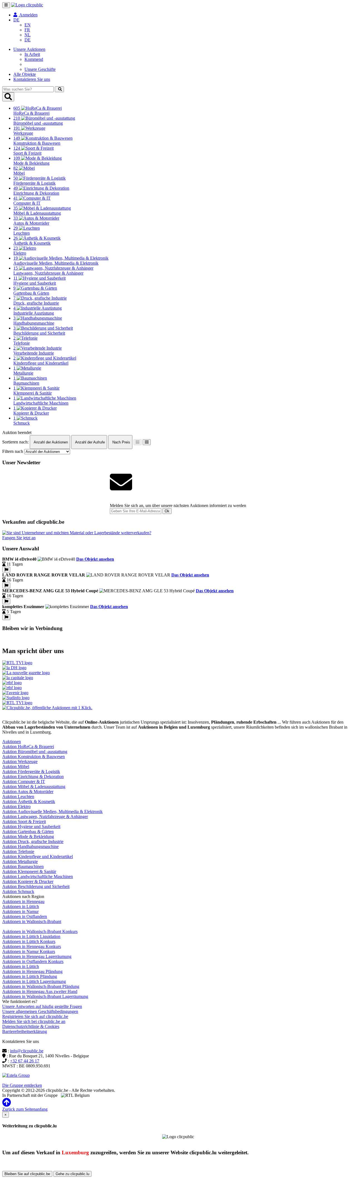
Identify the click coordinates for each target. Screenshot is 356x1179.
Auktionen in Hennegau (23, 901)
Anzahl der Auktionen (50, 442)
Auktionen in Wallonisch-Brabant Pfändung (40, 986)
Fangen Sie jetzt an (19, 537)
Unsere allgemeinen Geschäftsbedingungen (40, 1011)
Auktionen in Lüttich (20, 906)
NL (27, 34)
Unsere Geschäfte (40, 69)
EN (27, 24)
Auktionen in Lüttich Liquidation (31, 936)
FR (27, 29)
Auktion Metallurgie (20, 861)
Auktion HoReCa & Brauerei (28, 746)
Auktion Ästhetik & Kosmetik (28, 801)
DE (27, 39)
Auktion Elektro (16, 806)
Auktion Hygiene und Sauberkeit (31, 826)
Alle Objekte (24, 74)
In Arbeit (32, 54)
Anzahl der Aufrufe (89, 442)
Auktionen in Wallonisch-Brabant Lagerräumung (45, 996)
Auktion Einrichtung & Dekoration (33, 776)
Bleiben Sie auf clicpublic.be (27, 1174)
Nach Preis (120, 442)
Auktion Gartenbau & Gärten (28, 831)
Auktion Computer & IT (23, 781)
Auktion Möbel (15, 766)
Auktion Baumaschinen (23, 866)
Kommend (33, 59)
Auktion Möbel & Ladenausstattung (33, 786)
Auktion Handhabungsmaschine (30, 846)
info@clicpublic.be (26, 1050)
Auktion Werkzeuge (20, 761)
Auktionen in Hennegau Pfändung (32, 971)
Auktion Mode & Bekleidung (28, 836)
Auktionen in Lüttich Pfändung (29, 976)
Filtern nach (12, 451)
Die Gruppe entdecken (22, 1085)
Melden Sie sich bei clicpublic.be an (33, 1021)
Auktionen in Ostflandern (24, 916)
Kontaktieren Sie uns (31, 79)
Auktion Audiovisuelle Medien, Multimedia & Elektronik (52, 811)
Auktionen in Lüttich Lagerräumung (34, 981)
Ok (167, 511)
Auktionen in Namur (20, 911)
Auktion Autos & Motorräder (27, 791)
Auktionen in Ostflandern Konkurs (32, 961)
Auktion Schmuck (18, 891)
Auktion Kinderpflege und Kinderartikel (37, 856)
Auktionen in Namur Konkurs (28, 951)
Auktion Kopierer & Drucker (27, 881)
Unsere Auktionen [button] (29, 49)
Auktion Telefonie (18, 851)
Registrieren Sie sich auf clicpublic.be (35, 1016)
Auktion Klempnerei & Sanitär (29, 871)
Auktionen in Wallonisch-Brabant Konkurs (40, 931)
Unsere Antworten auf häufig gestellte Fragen (42, 1006)
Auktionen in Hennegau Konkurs (31, 946)
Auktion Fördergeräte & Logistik (31, 771)
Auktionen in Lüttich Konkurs (28, 941)
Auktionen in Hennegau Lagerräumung (36, 956)
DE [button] (16, 19)
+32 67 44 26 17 (24, 1060)
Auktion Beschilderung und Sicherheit (36, 886)
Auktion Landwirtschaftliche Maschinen (37, 876)
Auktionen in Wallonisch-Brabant (31, 921)
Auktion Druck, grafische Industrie (32, 841)
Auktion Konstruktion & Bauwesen (33, 756)
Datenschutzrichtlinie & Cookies (30, 1026)
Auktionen (11, 741)
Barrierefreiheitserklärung (24, 1031)
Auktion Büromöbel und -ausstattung (34, 751)
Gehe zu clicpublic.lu (72, 1174)
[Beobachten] (6, 570)
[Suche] (59, 89)
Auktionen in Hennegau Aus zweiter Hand (39, 991)
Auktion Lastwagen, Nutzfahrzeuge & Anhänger (45, 816)
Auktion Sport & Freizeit (24, 821)
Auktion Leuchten (18, 796)
